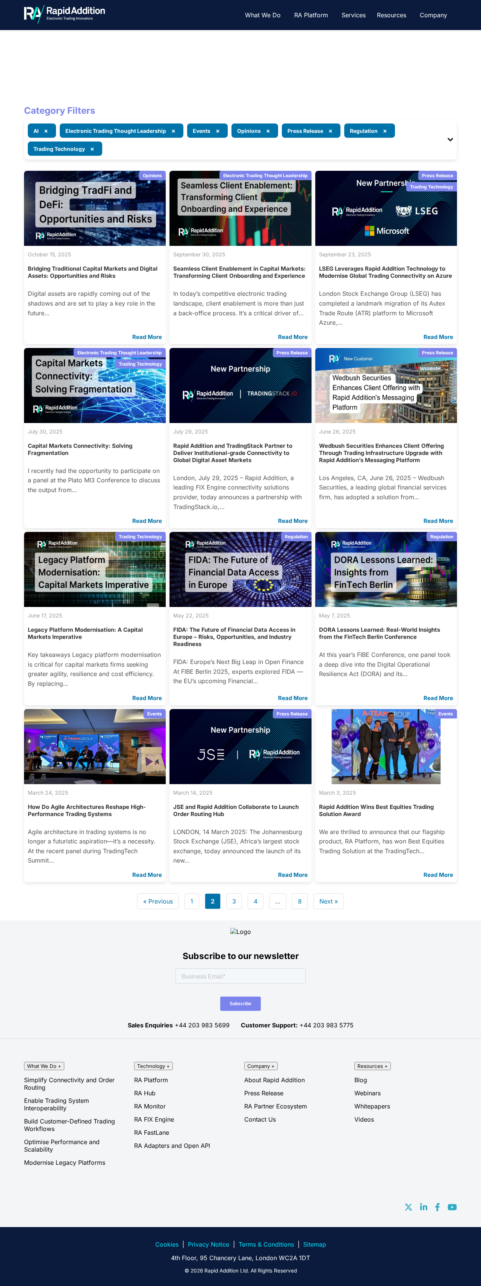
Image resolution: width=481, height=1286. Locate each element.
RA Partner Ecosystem (275, 1106)
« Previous (158, 901)
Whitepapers (372, 1106)
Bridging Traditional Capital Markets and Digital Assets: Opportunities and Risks (92, 272)
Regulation (296, 536)
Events (154, 714)
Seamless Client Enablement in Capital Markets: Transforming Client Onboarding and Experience (239, 272)
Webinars (367, 1093)
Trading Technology (431, 187)
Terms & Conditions (266, 1244)
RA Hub (145, 1093)
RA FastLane (151, 1132)
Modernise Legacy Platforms (64, 1162)
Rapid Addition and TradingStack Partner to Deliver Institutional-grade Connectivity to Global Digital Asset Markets (232, 453)
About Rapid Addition (274, 1080)
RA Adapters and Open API (172, 1145)
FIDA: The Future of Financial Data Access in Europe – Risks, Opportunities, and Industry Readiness (234, 637)
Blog (360, 1080)
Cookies (166, 1244)
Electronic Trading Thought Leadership (265, 175)
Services (354, 15)
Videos (364, 1119)
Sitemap (314, 1244)
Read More (147, 336)
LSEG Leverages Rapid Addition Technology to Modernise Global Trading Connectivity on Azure (385, 272)
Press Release (437, 175)
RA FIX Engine (154, 1119)
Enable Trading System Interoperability (56, 1104)
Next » (328, 901)
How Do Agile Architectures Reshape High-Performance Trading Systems (87, 810)
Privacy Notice (208, 1244)
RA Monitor (150, 1106)
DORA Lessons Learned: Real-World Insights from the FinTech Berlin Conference (379, 633)
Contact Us (260, 1119)
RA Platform (311, 15)
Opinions (152, 175)
